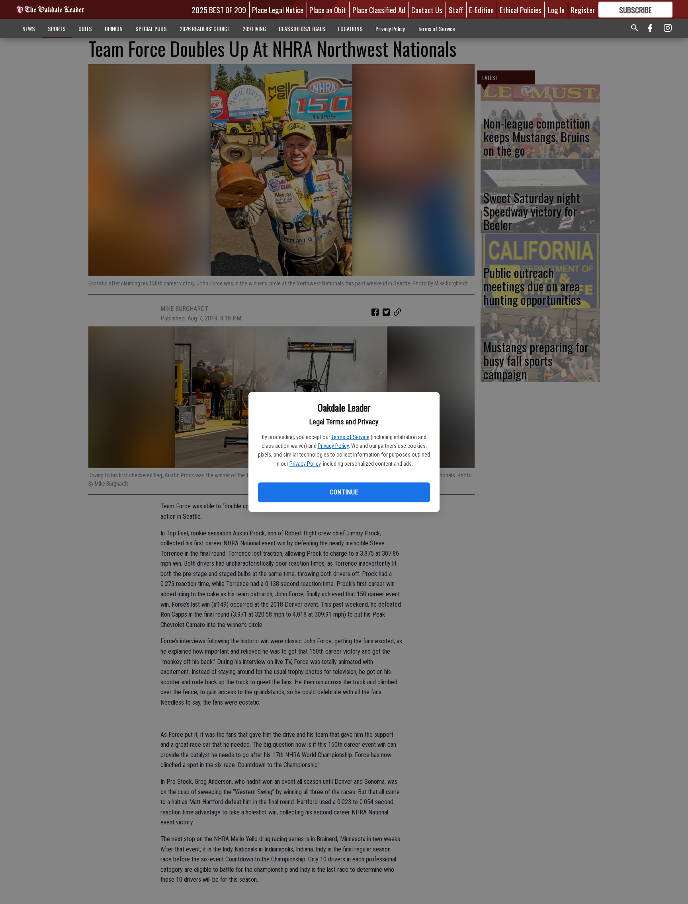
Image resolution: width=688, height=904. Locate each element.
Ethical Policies (520, 9)
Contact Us (426, 9)
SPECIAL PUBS (151, 28)
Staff (456, 9)
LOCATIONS (350, 28)
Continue (344, 492)
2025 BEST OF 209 (219, 9)
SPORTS (57, 28)
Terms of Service (350, 437)
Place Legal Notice (277, 9)
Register (583, 9)
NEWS (28, 28)
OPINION (114, 28)
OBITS (85, 28)
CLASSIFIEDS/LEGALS (302, 28)
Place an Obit (327, 9)
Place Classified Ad (378, 9)
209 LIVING (254, 28)
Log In (556, 9)
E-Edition (481, 9)
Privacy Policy (333, 446)
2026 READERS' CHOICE (205, 28)
